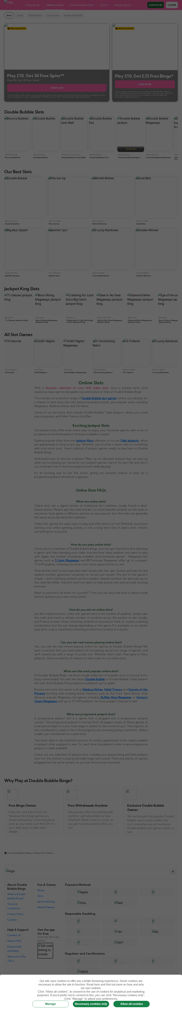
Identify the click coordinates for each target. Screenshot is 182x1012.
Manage (50, 1003)
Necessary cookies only (91, 1003)
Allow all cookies (131, 1003)
